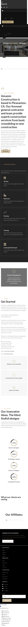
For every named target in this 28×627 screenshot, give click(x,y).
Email (3, 593)
